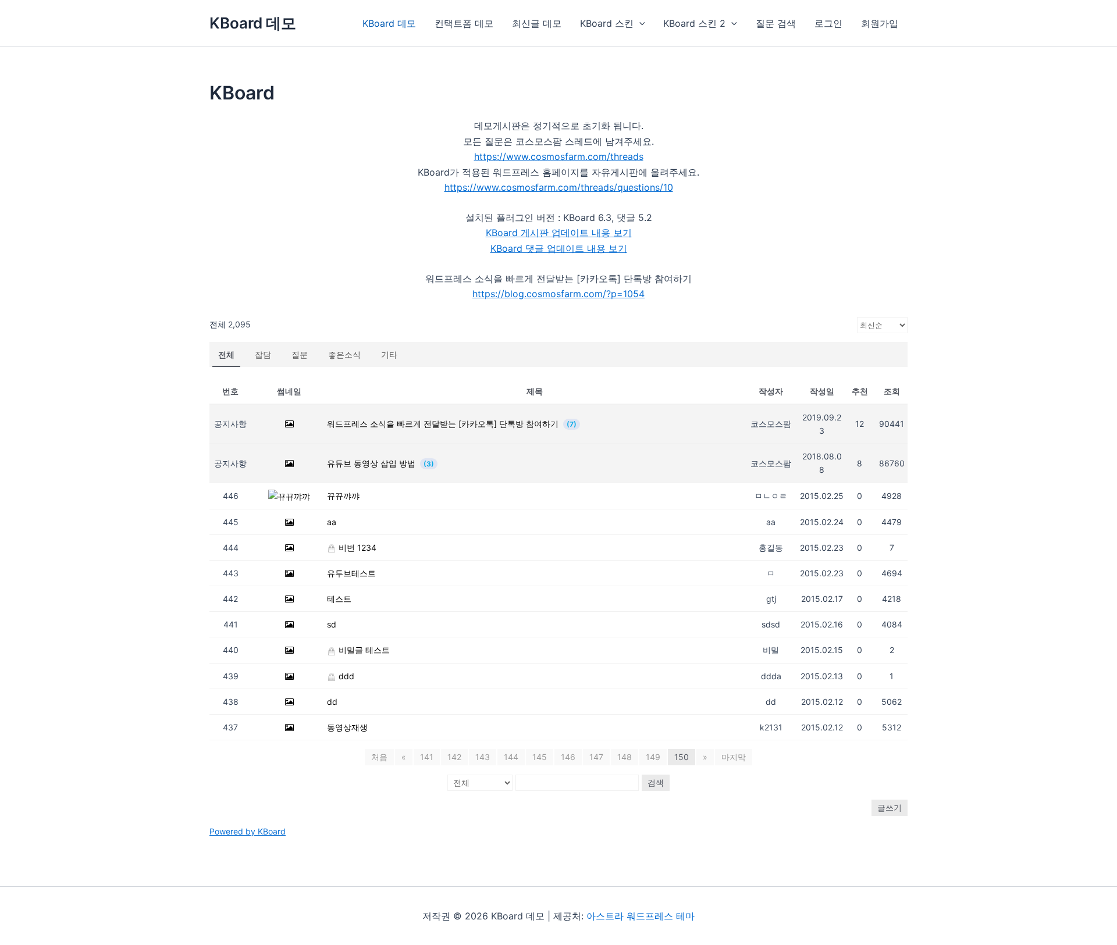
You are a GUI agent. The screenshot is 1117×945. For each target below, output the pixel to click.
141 (426, 757)
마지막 (733, 757)
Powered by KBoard (247, 831)
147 (596, 757)
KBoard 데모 (252, 23)
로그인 (828, 23)
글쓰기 (889, 807)
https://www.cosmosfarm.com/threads (558, 156)
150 (681, 757)
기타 (389, 354)
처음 (379, 757)
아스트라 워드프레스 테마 (640, 916)
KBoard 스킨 (607, 23)
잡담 (263, 354)
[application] (639, 23)
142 (454, 757)
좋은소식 (344, 354)
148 (624, 757)
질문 (299, 354)
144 (511, 757)
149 (653, 757)
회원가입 (879, 23)
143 (482, 757)
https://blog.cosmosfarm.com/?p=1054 (558, 293)
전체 (226, 354)
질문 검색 (776, 23)
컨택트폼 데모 (464, 23)
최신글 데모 (536, 23)
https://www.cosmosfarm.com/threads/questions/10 (558, 187)
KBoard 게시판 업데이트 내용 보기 (559, 232)
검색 (656, 782)
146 (568, 757)
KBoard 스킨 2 (694, 23)
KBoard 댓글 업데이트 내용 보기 (558, 248)
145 (539, 757)
